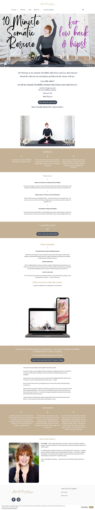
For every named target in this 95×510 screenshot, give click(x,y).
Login (29, 9)
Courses (13, 9)
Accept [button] (91, 507)
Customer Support (48, 9)
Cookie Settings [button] (84, 507)
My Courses (64, 492)
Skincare (23, 9)
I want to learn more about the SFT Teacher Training (47, 360)
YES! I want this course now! (47, 102)
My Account (64, 495)
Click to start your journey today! (47, 234)
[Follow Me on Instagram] (18, 499)
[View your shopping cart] (83, 10)
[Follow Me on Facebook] (13, 499)
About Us (36, 9)
